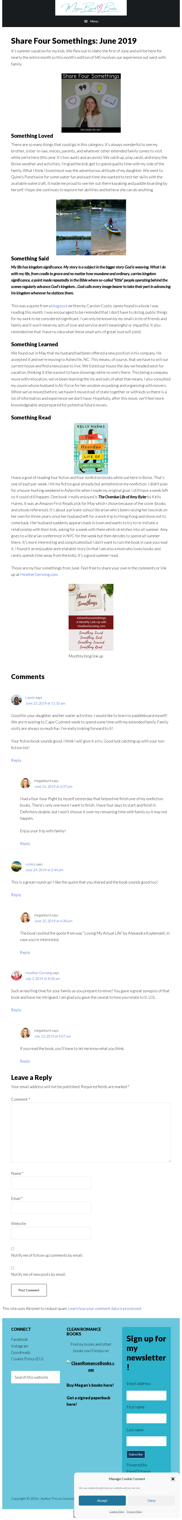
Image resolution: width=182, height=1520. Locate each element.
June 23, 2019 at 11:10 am (45, 703)
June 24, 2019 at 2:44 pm (44, 870)
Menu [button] (94, 21)
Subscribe (136, 1454)
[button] (173, 1479)
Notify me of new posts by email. (38, 1274)
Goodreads (20, 1352)
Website (18, 1223)
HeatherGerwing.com (38, 574)
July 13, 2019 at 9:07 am (52, 1036)
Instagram (19, 1345)
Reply (16, 760)
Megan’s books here (93, 1385)
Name (17, 1173)
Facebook (19, 1339)
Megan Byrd (91, 8)
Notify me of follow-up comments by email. (47, 1255)
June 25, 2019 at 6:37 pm (53, 786)
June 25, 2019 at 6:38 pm (53, 921)
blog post (59, 305)
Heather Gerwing (38, 973)
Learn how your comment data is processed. (105, 1308)
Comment (20, 1099)
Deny (152, 1500)
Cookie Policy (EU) (27, 1358)
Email (17, 1198)
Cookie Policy (117, 1511)
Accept (102, 1500)
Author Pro (49, 1498)
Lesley (30, 864)
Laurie (30, 697)
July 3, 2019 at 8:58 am (42, 978)
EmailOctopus (139, 1471)
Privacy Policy (134, 1511)
